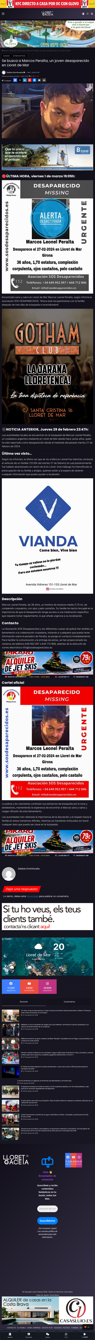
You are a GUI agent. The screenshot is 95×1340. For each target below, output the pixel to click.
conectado (32, 896)
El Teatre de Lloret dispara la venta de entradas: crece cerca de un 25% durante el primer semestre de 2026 (54, 1068)
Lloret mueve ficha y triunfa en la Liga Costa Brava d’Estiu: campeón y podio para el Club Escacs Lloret (54, 1116)
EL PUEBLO (21, 1328)
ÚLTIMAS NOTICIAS (19, 56)
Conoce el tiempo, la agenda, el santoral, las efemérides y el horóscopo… (44, 1081)
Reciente (24, 1002)
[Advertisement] (31, 1266)
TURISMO (74, 1328)
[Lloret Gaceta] (47, 13)
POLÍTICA (66, 1328)
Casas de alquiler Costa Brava (47, 1295)
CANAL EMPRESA (34, 1328)
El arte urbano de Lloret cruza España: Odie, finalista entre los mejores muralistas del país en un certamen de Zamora (57, 1102)
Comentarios (69, 1002)
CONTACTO (11, 1328)
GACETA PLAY (47, 1328)
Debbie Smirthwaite (15, 72)
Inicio (5, 51)
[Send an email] (24, 72)
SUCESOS (13, 51)
